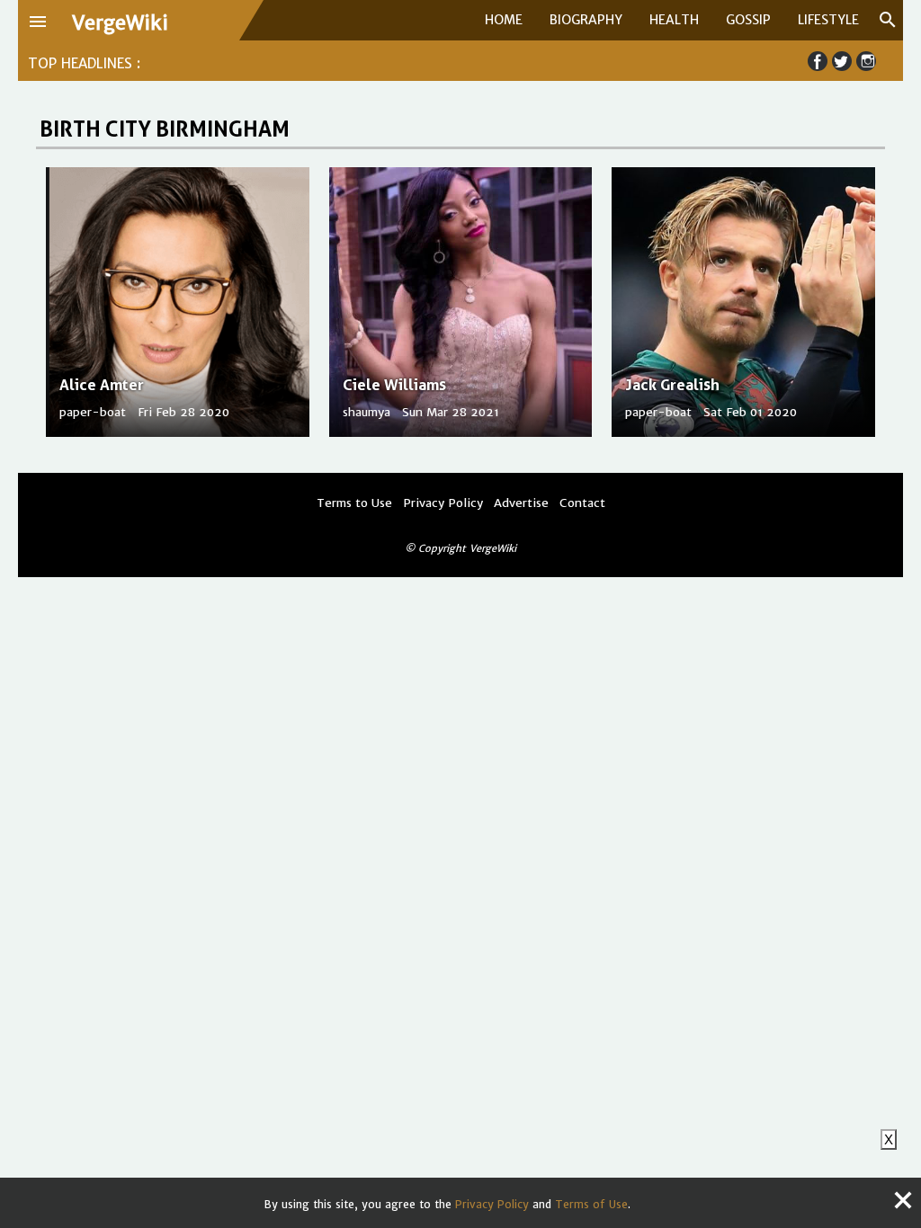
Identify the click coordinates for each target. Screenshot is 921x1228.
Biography (586, 20)
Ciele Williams (394, 385)
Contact (582, 503)
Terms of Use (591, 1204)
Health (674, 20)
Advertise (521, 503)
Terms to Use (354, 503)
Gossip (748, 20)
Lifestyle (828, 20)
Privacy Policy (492, 1204)
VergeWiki (120, 23)
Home (504, 20)
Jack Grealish (672, 385)
